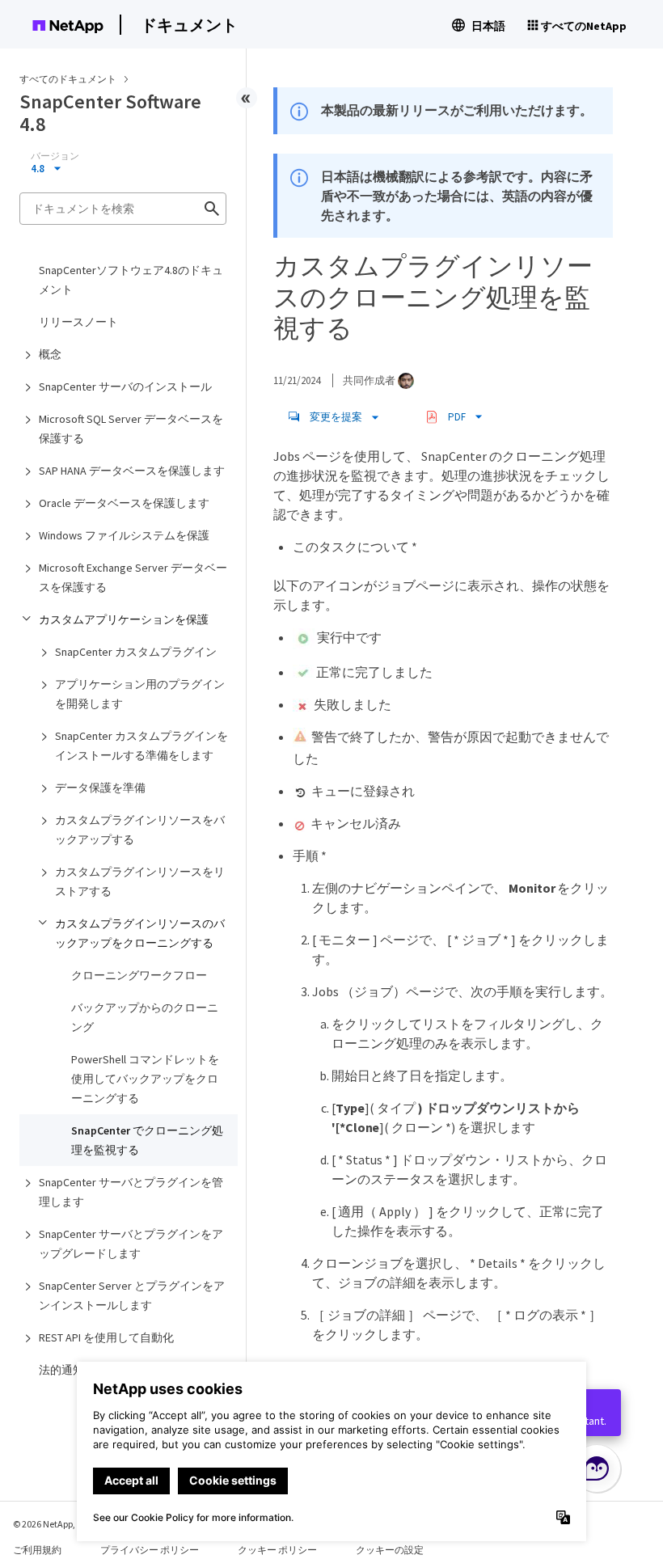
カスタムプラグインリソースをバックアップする (140, 830)
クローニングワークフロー (139, 975)
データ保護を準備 (100, 787)
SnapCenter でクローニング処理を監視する (147, 1140)
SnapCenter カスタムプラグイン (136, 651)
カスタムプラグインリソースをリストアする (140, 881)
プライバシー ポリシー (149, 1550)
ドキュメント (189, 25)
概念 (50, 354)
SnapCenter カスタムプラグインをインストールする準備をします (141, 746)
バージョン (55, 156)
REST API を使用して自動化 (106, 1337)
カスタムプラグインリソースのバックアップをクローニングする (140, 933)
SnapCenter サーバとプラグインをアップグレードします (131, 1244)
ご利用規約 (37, 1550)
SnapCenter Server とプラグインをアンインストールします (132, 1295)
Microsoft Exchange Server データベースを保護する (133, 577)
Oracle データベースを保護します (124, 503)
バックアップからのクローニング (144, 1017)
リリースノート (78, 322)
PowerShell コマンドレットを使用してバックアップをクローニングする (145, 1078)
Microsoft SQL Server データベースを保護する (131, 429)
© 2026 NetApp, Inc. (52, 1524)
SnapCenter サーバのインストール (125, 386)
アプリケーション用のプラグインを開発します (140, 694)
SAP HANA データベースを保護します (132, 470)
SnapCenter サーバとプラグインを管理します (131, 1192)
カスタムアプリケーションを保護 (124, 619)
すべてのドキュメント (67, 79)
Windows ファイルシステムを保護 (124, 535)
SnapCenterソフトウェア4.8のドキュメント (131, 280)
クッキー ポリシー (277, 1550)
